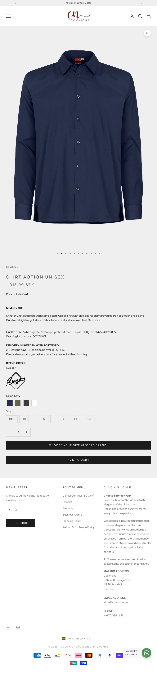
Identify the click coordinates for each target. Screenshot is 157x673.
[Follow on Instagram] (18, 627)
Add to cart (78, 459)
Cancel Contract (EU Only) (78, 495)
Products (68, 508)
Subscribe (20, 522)
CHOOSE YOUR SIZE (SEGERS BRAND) (78, 445)
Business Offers (72, 514)
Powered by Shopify (93, 646)
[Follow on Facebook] (8, 627)
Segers (12, 266)
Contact (67, 502)
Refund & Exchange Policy (78, 527)
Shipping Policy (72, 521)
